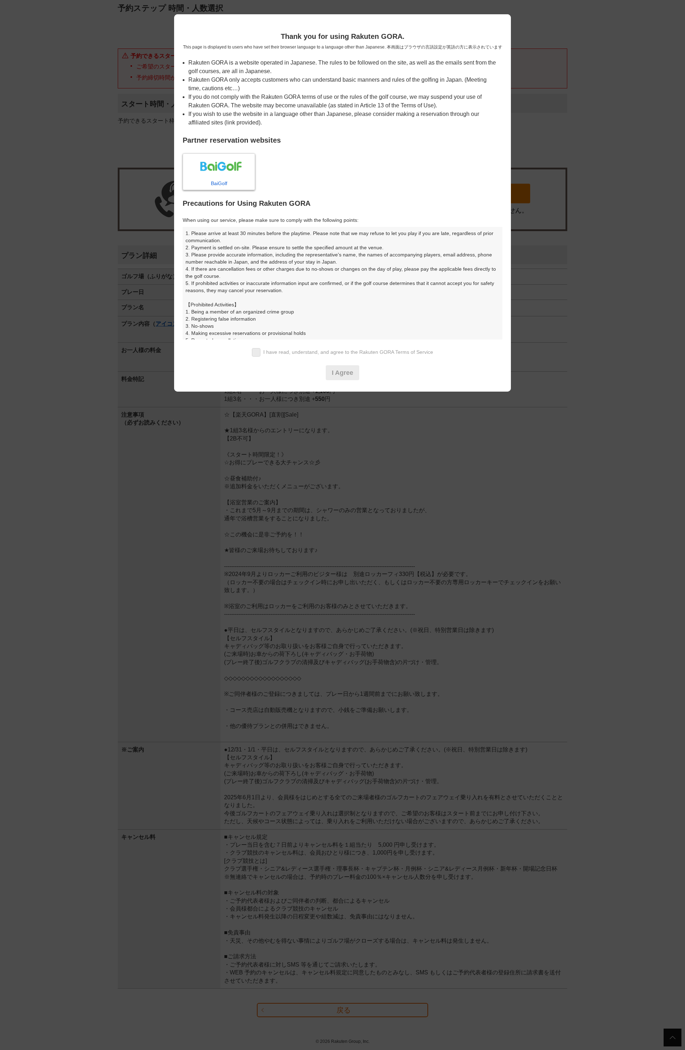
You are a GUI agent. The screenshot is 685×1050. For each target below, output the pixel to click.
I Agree (342, 372)
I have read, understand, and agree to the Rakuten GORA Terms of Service (348, 352)
